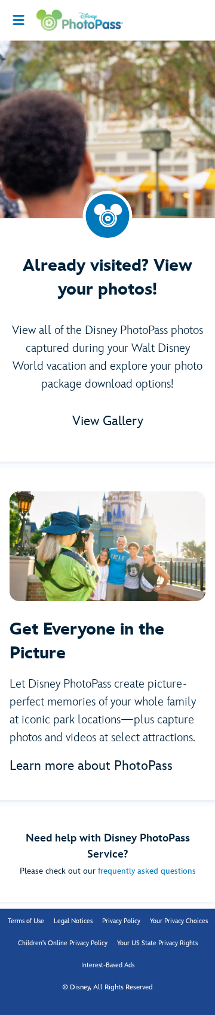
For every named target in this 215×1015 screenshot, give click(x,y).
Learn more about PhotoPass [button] (91, 766)
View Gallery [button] (107, 421)
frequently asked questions (147, 871)
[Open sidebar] (18, 20)
